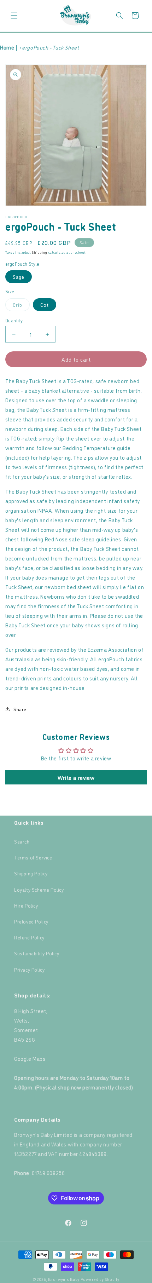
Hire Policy (26, 905)
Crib (21, 306)
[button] (14, 15)
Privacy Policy (29, 969)
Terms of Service (33, 857)
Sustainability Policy (36, 953)
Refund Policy (29, 937)
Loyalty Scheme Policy (39, 889)
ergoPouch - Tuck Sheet (50, 47)
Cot (44, 304)
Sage (18, 276)
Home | (9, 47)
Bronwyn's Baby (64, 1279)
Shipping (39, 252)
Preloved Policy (31, 921)
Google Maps (30, 1058)
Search (22, 841)
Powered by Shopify (100, 1279)
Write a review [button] (76, 777)
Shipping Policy (31, 873)
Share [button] (20, 709)
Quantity (14, 320)
